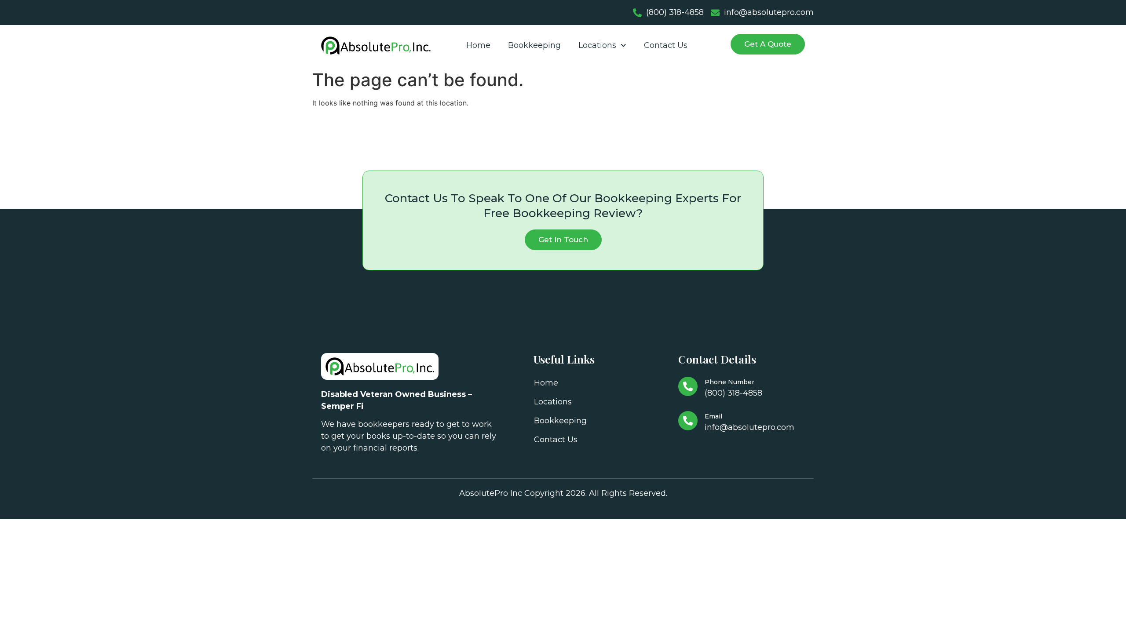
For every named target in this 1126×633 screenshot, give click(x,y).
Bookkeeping (534, 45)
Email (713, 416)
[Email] (688, 420)
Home (478, 45)
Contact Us (665, 45)
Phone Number (729, 382)
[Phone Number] (688, 386)
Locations (597, 45)
